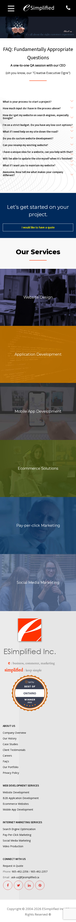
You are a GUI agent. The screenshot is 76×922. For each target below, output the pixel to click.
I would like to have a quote (38, 227)
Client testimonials (14, 750)
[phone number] (68, 8)
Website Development (16, 792)
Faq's (6, 761)
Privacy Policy (11, 772)
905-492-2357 (39, 871)
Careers (7, 755)
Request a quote (13, 866)
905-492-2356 (20, 871)
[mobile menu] (11, 8)
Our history (9, 738)
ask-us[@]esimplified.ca (25, 877)
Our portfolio (10, 767)
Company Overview (14, 732)
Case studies (10, 744)
